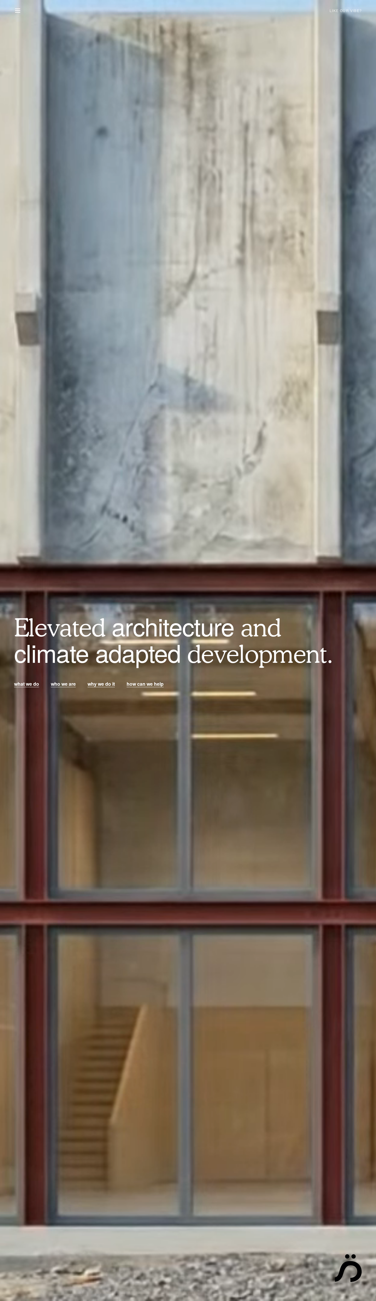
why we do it (101, 683)
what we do (26, 683)
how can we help (145, 683)
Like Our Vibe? (346, 10)
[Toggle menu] (17, 10)
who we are (63, 683)
